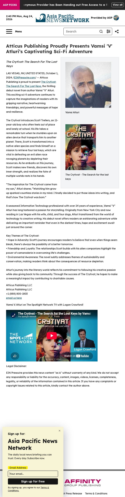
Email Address (17, 467)
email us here (14, 297)
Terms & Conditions (96, 493)
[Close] (59, 430)
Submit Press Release (69, 493)
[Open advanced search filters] (108, 31)
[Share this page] (117, 31)
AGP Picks (10, 4)
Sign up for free (33, 481)
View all (117, 4)
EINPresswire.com (24, 77)
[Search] (101, 31)
